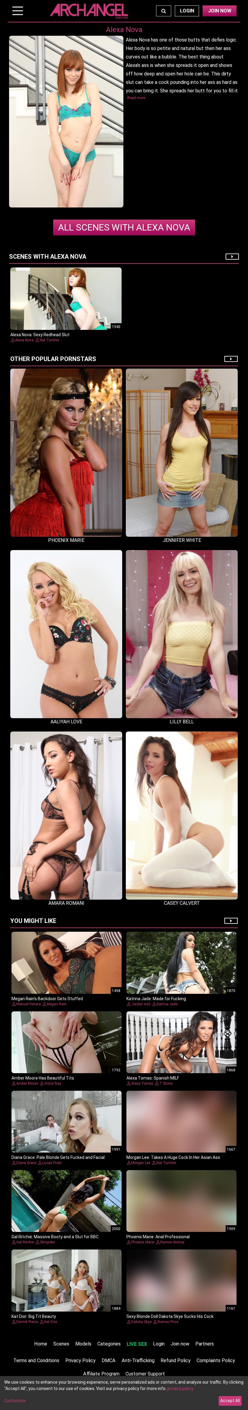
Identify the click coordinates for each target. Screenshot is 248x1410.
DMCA (109, 1360)
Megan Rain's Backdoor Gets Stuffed (47, 998)
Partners (204, 1344)
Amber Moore (27, 1083)
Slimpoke (47, 1242)
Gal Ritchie (25, 1242)
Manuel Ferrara (28, 1004)
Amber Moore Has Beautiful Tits (42, 1078)
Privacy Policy (80, 1360)
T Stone (165, 1083)
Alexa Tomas (142, 1083)
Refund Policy (176, 1360)
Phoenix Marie (142, 1242)
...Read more (135, 98)
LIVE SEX (137, 1344)
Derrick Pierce (27, 1322)
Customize (15, 1400)
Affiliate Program (101, 1374)
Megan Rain (57, 1004)
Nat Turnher (49, 340)
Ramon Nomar (172, 1242)
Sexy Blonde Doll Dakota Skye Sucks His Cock (170, 1316)
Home (40, 1344)
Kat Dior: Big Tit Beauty (33, 1316)
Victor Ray (52, 1083)
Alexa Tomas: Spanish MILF (152, 1078)
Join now (180, 1344)
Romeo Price (168, 1322)
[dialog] (124, 1393)
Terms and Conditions (36, 1360)
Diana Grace (26, 1163)
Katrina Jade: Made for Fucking (156, 998)
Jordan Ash (141, 1004)
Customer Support (145, 1374)
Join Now (219, 11)
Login (187, 11)
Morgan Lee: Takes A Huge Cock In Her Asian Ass (173, 1157)
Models (83, 1344)
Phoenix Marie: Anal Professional (158, 1236)
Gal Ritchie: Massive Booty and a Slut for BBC (55, 1236)
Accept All (230, 1400)
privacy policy (180, 1388)
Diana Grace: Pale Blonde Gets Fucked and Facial (58, 1157)
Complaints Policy (216, 1360)
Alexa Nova (124, 227)
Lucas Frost (52, 1163)
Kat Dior (50, 1322)
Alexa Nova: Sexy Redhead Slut (40, 334)
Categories (109, 1344)
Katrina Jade (167, 1004)
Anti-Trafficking (138, 1360)
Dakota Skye (141, 1322)
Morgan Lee (140, 1163)
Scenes (61, 1344)
